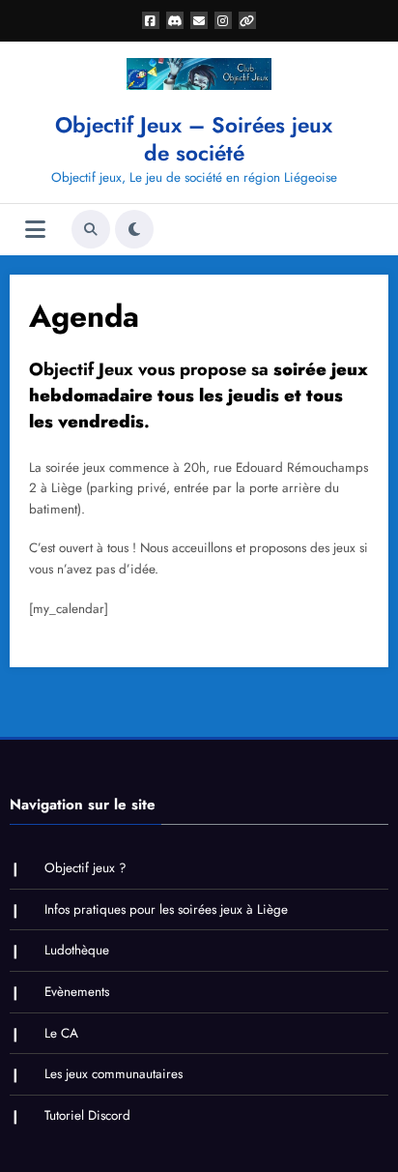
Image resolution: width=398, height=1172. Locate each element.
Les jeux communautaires (113, 1074)
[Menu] (35, 229)
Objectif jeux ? (85, 868)
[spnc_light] (134, 229)
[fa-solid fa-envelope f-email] (199, 20)
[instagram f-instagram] (223, 20)
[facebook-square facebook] (150, 20)
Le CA (61, 1033)
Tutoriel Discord (87, 1115)
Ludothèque (76, 950)
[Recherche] (90, 229)
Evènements (76, 991)
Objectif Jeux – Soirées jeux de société (193, 138)
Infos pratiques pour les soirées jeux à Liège (166, 909)
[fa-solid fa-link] (247, 20)
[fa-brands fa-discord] (175, 20)
